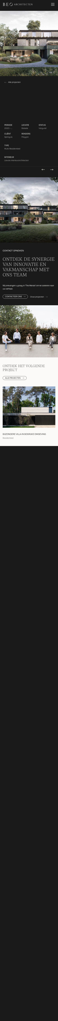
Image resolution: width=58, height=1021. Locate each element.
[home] (18, 4)
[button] (52, 4)
